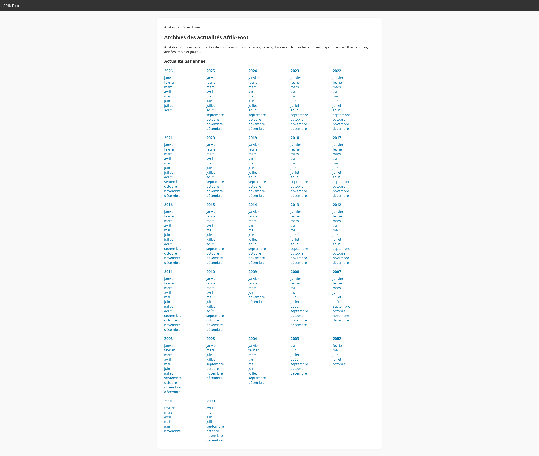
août (168, 110)
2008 (295, 271)
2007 (337, 271)
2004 (252, 338)
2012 (337, 204)
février (169, 82)
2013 (295, 204)
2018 (295, 137)
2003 (295, 338)
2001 (168, 400)
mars (168, 87)
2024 (252, 70)
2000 (210, 400)
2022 (337, 70)
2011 (168, 271)
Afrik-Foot (11, 5)
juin (167, 101)
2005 (210, 338)
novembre (214, 124)
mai (167, 96)
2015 (210, 204)
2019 (252, 137)
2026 (168, 70)
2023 (295, 70)
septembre (215, 114)
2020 (210, 137)
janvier (169, 77)
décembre (214, 128)
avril (167, 91)
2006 (168, 338)
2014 (252, 204)
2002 (337, 338)
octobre (212, 119)
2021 (168, 137)
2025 (210, 70)
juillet (168, 105)
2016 (168, 204)
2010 (210, 271)
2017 (337, 137)
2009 (252, 271)
